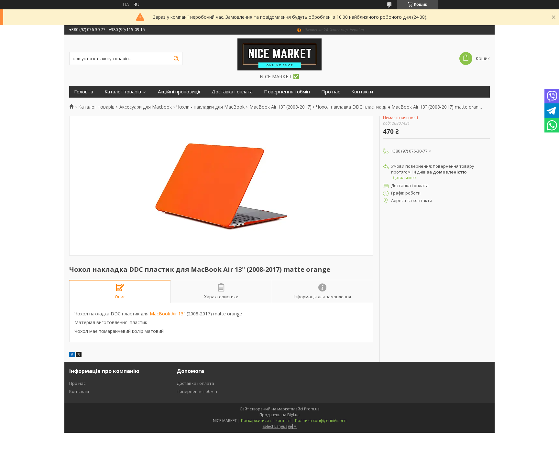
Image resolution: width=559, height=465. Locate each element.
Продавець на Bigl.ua (279, 414)
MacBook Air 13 (166, 314)
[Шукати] (176, 58)
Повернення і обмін (287, 91)
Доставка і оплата (232, 91)
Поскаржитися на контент (266, 420)
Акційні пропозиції (179, 91)
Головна (83, 91)
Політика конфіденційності (320, 420)
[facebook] (72, 355)
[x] (79, 355)
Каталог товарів (122, 91)
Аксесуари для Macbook (145, 107)
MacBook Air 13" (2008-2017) (280, 107)
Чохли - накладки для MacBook (210, 107)
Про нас (330, 91)
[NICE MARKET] (279, 54)
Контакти (362, 91)
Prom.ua (312, 409)
